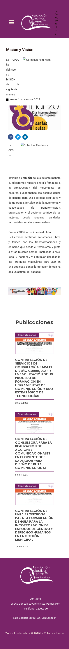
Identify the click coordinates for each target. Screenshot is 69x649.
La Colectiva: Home (56, 22)
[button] (10, 136)
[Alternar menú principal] (12, 22)
